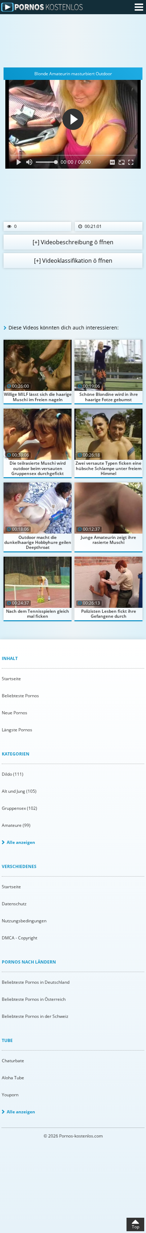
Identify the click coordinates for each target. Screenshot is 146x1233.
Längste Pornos (17, 730)
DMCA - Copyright (19, 938)
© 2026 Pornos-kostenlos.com (73, 1136)
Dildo (12, 774)
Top (135, 1227)
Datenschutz (14, 904)
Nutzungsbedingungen (24, 921)
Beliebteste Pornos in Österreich (34, 999)
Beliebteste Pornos (20, 696)
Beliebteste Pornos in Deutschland (35, 982)
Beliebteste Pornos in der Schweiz (35, 1016)
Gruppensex (19, 808)
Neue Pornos (14, 713)
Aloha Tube (13, 1078)
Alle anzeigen (21, 842)
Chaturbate (13, 1061)
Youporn (10, 1095)
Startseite (11, 679)
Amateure (16, 825)
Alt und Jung (19, 791)
